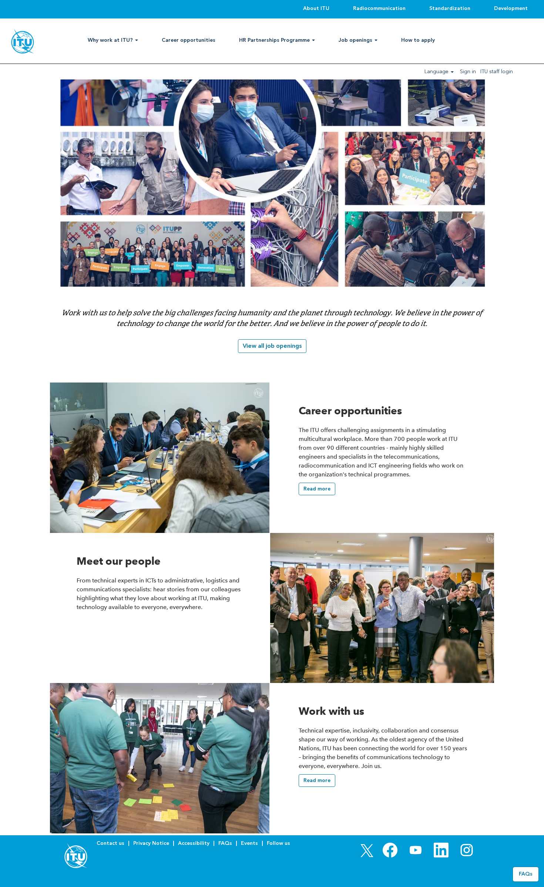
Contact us (110, 843)
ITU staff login (496, 71)
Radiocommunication (379, 8)
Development (511, 8)
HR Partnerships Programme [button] (275, 40)
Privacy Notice (151, 843)
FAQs (225, 843)
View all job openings (272, 345)
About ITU (316, 8)
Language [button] (437, 71)
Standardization (449, 8)
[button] (317, 489)
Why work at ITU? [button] (111, 40)
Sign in (468, 71)
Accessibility (193, 843)
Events (249, 843)
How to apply (418, 40)
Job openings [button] (356, 40)
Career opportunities (188, 40)
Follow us (278, 843)
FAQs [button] (526, 874)
